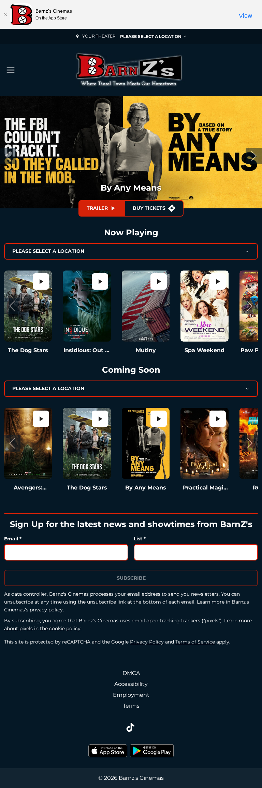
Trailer (97, 208)
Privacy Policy (147, 642)
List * (140, 539)
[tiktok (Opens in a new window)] (131, 727)
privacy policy (46, 610)
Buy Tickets (149, 208)
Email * (12, 539)
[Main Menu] (10, 70)
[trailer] (41, 281)
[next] (254, 156)
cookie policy (65, 628)
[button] (12, 306)
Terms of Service (195, 642)
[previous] (8, 156)
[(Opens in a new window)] (107, 750)
